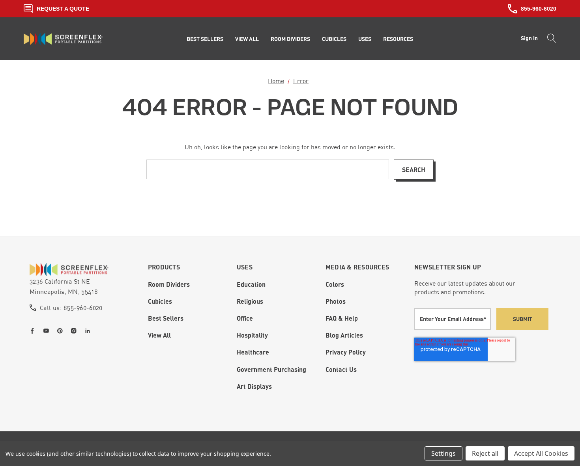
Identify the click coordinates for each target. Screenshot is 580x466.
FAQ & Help (342, 318)
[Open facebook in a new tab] (34, 331)
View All (159, 335)
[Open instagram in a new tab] (75, 331)
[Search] (549, 39)
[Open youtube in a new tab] (47, 331)
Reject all (485, 453)
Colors (335, 284)
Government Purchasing (271, 369)
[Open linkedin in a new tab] (89, 331)
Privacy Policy (346, 352)
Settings (443, 453)
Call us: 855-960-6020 (71, 308)
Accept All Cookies (541, 453)
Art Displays (254, 386)
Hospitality (252, 335)
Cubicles (160, 301)
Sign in (529, 38)
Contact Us (341, 369)
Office (245, 318)
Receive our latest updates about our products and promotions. (464, 287)
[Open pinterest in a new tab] (61, 331)
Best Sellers (165, 318)
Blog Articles (344, 335)
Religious (250, 301)
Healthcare (253, 352)
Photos (336, 301)
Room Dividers (169, 284)
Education (251, 284)
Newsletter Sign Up (447, 267)
